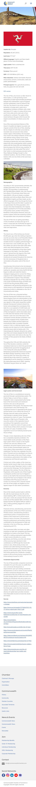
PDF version (7, 91)
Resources (5, 708)
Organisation (6, 682)
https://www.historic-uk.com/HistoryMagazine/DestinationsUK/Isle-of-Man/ (17, 622)
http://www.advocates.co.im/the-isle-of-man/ (17, 627)
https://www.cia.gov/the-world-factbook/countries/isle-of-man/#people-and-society (17, 614)
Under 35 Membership (8, 744)
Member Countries (7, 701)
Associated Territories (8, 704)
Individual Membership (9, 747)
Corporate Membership (8, 753)
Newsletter (5, 731)
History (4, 694)
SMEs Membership (7, 750)
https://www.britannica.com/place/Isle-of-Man (17, 641)
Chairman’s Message (8, 678)
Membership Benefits (8, 740)
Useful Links (5, 711)
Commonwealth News (8, 721)
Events (4, 727)
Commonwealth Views (8, 724)
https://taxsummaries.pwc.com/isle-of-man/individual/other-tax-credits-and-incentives (15, 651)
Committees (5, 685)
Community (5, 698)
